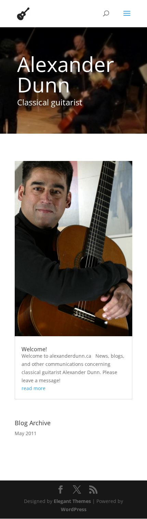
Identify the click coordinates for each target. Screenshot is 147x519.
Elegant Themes (72, 501)
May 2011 (26, 433)
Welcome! (34, 349)
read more (33, 388)
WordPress (73, 509)
